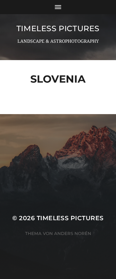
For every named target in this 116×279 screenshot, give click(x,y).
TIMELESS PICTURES (58, 28)
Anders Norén (72, 233)
